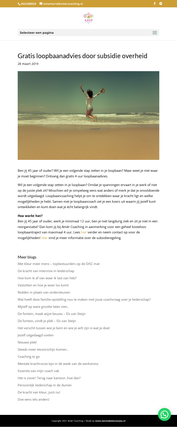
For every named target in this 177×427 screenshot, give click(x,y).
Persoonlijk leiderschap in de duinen (45, 385)
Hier (44, 238)
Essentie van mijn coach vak (38, 371)
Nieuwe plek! (27, 342)
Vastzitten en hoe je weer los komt (43, 285)
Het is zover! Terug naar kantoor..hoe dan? (49, 378)
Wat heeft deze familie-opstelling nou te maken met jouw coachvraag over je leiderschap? (84, 299)
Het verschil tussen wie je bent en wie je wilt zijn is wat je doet (64, 328)
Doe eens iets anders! (33, 399)
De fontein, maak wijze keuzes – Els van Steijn (51, 313)
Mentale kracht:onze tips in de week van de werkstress (58, 363)
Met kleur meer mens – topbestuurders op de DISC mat (59, 264)
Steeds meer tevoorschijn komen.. (43, 349)
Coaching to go (29, 356)
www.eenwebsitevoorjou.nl (110, 420)
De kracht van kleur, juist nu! (39, 392)
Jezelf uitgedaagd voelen (36, 335)
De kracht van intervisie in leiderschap (46, 271)
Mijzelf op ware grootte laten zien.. (43, 306)
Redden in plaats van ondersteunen (44, 292)
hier (84, 232)
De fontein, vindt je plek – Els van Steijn (47, 321)
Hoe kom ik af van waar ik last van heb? (47, 278)
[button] (164, 414)
